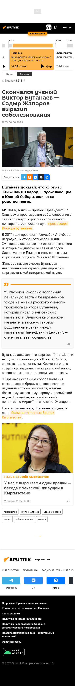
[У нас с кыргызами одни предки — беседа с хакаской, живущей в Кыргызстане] (37, 448)
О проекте (8, 603)
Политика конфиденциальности (22, 618)
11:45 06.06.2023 (12, 122)
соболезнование (24, 519)
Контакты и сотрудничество (19, 608)
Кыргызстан (10, 511)
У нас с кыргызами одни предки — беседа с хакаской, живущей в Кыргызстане (37, 487)
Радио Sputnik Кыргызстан (26, 476)
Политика (30, 570)
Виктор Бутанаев (30, 511)
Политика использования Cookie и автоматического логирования (23, 625)
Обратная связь (11, 641)
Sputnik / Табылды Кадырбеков (21, 170)
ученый (42, 519)
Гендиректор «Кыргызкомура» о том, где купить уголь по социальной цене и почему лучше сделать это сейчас (31, 61)
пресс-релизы (11, 613)
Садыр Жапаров (52, 511)
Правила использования (31, 603)
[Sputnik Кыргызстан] (11, 29)
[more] (68, 344)
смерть (7, 519)
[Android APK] (14, 652)
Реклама (43, 608)
